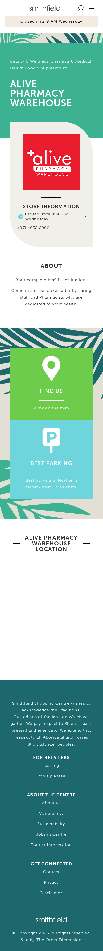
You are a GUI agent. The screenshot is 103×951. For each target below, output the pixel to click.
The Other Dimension (59, 940)
